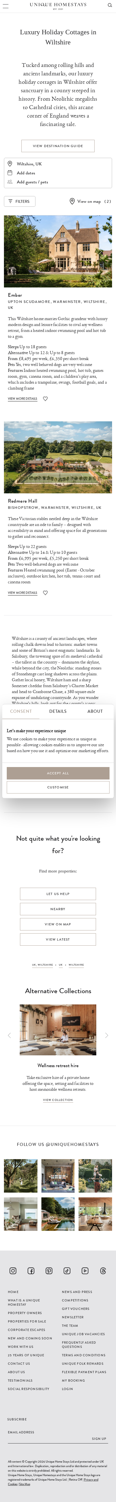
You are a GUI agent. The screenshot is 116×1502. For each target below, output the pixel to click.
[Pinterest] (49, 1270)
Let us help (58, 893)
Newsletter (73, 1317)
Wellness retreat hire (58, 1065)
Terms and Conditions (84, 1355)
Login (67, 1389)
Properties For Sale (27, 1321)
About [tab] (95, 711)
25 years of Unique (26, 1355)
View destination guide (58, 146)
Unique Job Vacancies (83, 1334)
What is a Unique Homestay (24, 1302)
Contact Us (19, 1363)
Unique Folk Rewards (83, 1363)
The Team (70, 1325)
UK (11, 307)
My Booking (73, 1380)
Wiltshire (95, 301)
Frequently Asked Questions (79, 1344)
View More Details (22, 398)
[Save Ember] (45, 398)
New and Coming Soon (30, 1338)
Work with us (21, 1346)
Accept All (58, 773)
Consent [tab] (21, 711)
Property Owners (25, 1313)
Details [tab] (58, 711)
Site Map (24, 1484)
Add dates (26, 173)
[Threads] (103, 1270)
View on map (89, 201)
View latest (58, 939)
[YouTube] (85, 1270)
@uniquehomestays (72, 1144)
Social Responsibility (28, 1389)
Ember (15, 295)
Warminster (67, 301)
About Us (16, 1372)
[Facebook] (31, 1270)
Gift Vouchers (76, 1309)
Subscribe (17, 1419)
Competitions (75, 1300)
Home (13, 1292)
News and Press (77, 1292)
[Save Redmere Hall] (45, 592)
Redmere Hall (22, 501)
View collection (58, 1100)
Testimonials (20, 1380)
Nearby (57, 909)
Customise (58, 787)
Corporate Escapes (26, 1330)
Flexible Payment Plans (84, 1372)
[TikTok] (67, 1270)
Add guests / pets (32, 182)
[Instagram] (13, 1270)
